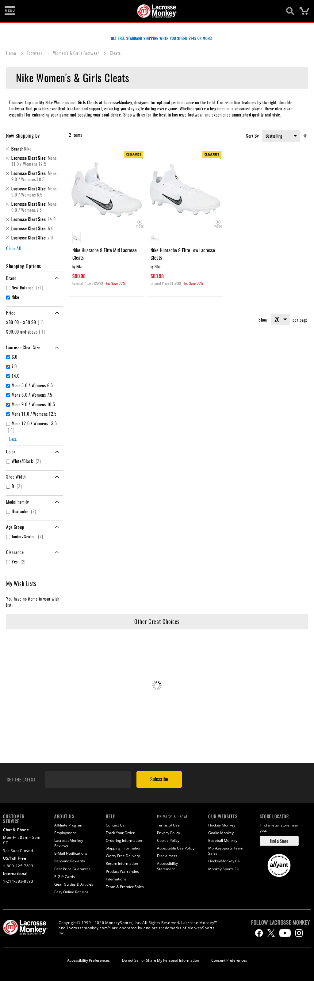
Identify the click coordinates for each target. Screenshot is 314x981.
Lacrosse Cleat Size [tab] (23, 347)
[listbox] (106, 238)
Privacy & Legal (172, 816)
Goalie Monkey (221, 832)
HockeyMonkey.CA (224, 861)
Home (11, 53)
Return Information (122, 863)
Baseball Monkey (222, 840)
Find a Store (279, 841)
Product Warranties (122, 871)
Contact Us (115, 825)
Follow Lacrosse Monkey (280, 922)
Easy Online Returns (71, 892)
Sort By (252, 135)
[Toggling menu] (10, 11)
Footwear (35, 53)
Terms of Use (168, 825)
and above (26, 331)
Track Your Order (120, 832)
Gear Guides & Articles (73, 884)
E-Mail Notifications (70, 853)
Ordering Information (124, 840)
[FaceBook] (259, 933)
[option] (76, 237)
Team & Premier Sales (125, 886)
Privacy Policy (168, 832)
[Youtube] (285, 933)
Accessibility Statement (167, 866)
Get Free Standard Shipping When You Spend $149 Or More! (162, 38)
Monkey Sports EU (223, 869)
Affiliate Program (68, 825)
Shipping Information (123, 848)
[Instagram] (299, 933)
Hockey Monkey (221, 825)
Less (13, 439)
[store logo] (153, 11)
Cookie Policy (168, 840)
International (117, 879)
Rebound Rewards (69, 861)
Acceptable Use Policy (175, 848)
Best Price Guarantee (72, 869)
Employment (65, 832)
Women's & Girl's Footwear (76, 53)
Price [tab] (11, 312)
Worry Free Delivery (123, 855)
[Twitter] (271, 933)
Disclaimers (167, 855)
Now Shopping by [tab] (23, 135)
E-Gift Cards (64, 876)
